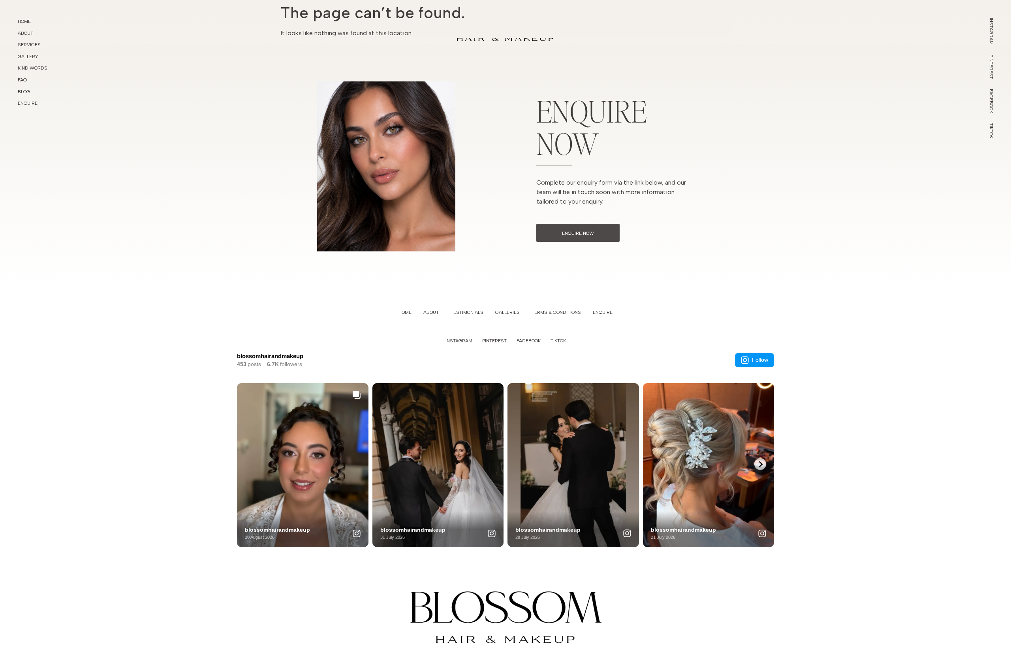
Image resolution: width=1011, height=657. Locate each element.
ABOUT (25, 33)
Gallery (28, 56)
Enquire (603, 312)
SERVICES (29, 44)
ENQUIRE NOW (578, 233)
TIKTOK (558, 341)
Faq (22, 80)
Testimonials (467, 312)
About (431, 312)
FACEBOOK (529, 341)
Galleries (507, 312)
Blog (24, 91)
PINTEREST (494, 341)
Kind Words (32, 68)
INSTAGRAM (458, 341)
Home (24, 21)
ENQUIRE (28, 103)
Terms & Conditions (556, 312)
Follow (760, 360)
